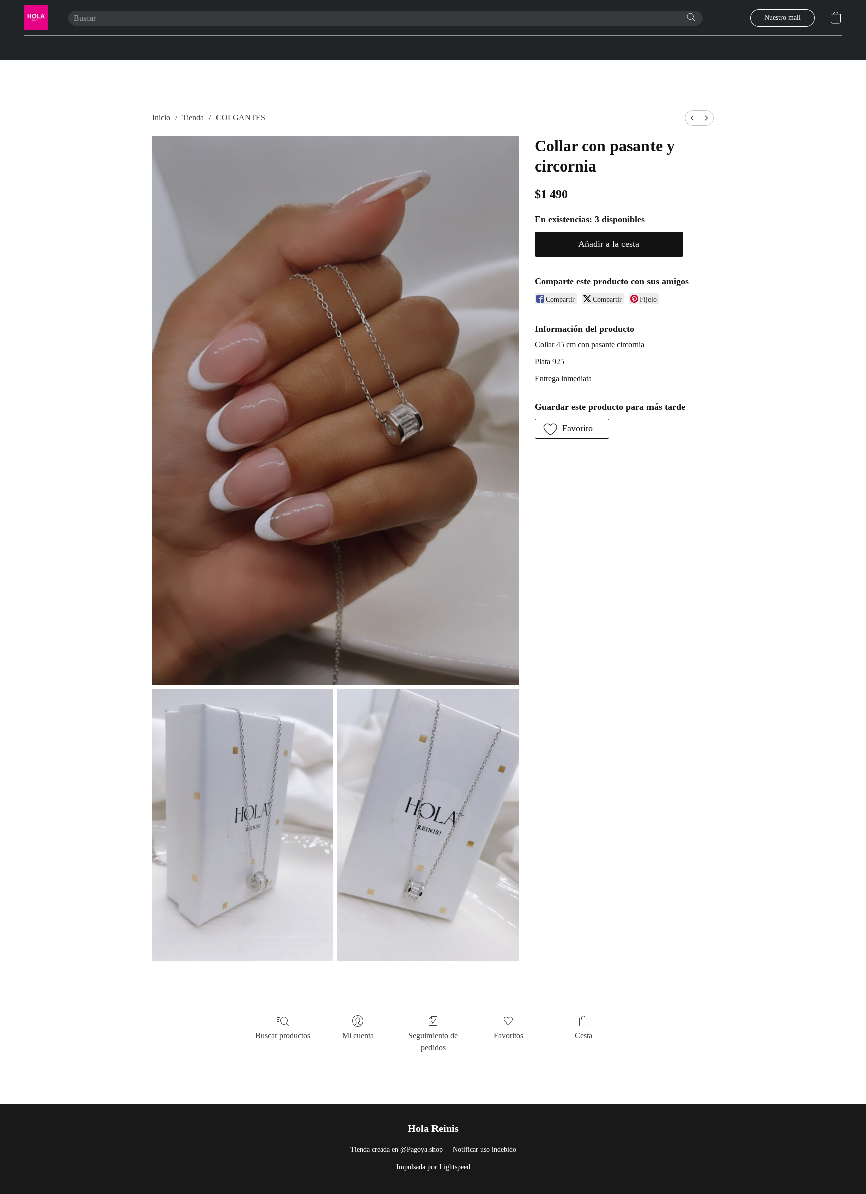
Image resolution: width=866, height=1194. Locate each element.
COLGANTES (240, 117)
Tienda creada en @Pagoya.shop (396, 1149)
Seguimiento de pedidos (433, 1041)
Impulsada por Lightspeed (433, 1167)
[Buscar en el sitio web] (691, 17)
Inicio (161, 117)
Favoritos (508, 1035)
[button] (36, 17)
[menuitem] (692, 118)
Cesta (583, 1035)
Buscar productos (282, 1035)
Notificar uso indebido (484, 1149)
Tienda (193, 117)
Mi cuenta (358, 1035)
